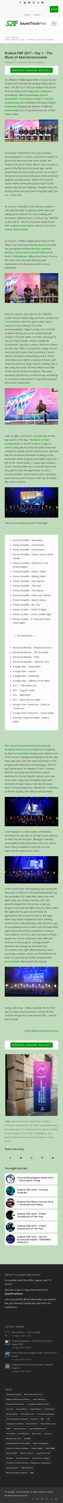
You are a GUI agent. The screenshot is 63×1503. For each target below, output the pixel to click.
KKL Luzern (36, 1433)
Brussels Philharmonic (15, 1404)
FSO (48, 1419)
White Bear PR (27, 1468)
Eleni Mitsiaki (21, 1125)
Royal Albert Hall (43, 1453)
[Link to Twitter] (29, 2)
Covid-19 (9, 1409)
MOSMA (27, 1438)
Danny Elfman (21, 1409)
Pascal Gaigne (37, 1448)
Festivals (39, 62)
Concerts (31, 62)
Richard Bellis (11, 1453)
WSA (32, 1473)
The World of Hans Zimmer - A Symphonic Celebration (28, 1463)
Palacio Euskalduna (40, 1443)
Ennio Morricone (28, 1414)
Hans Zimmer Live (48, 1423)
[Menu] (53, 23)
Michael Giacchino (13, 1438)
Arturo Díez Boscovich (33, 1394)
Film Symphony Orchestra (17, 1419)
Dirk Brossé (49, 1409)
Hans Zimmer (32, 1423)
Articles (23, 62)
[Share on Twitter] (21, 1158)
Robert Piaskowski (21, 1137)
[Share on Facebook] (10, 1158)
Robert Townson (27, 1453)
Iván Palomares (20, 1428)
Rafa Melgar (50, 1448)
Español (37, 15)
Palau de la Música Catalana (17, 1448)
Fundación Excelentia (15, 1423)
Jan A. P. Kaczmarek (26, 1129)
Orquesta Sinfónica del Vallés (18, 1443)
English (27, 15)
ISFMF (8, 1428)
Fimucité (34, 1419)
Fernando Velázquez (45, 1414)
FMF (31, 1125)
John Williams (23, 1433)
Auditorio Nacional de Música (18, 1399)
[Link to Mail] (42, 2)
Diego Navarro (36, 1409)
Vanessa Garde (12, 1468)
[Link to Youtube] (25, 2)
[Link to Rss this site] (38, 2)
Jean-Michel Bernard (37, 1428)
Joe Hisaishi (10, 1433)
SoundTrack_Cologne (40, 1458)
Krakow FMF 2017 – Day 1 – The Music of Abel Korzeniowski (28, 55)
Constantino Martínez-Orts (38, 1404)
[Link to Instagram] (33, 2)
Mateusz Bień (20, 1133)
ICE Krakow (10, 1129)
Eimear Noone (12, 1414)
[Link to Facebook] (20, 2)
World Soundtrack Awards (16, 1473)
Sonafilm (9, 1458)
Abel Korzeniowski (20, 1121)
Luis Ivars (48, 1433)
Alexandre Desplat (13, 1394)
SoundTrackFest (22, 1458)
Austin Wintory (39, 1399)
